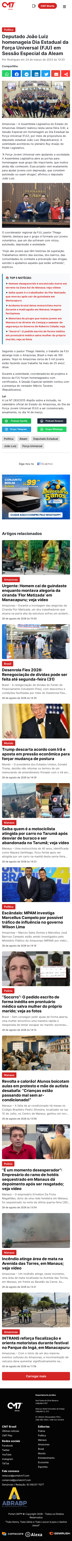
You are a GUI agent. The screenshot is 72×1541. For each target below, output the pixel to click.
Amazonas (11, 579)
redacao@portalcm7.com (15, 1475)
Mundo (8, 743)
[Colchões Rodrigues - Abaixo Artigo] (36, 496)
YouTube (6, 1454)
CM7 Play (7, 1435)
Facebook (7, 1445)
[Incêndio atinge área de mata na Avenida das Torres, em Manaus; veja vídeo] (36, 1230)
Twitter (6, 1450)
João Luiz (10, 446)
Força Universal (32, 446)
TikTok (5, 1463)
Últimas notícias (10, 1431)
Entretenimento (46, 1457)
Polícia (8, 990)
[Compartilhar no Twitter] (45, 73)
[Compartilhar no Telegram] (26, 73)
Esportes (43, 1466)
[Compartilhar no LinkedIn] (36, 73)
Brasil (7, 663)
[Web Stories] (34, 6)
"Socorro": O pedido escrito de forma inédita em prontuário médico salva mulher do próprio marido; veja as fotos (36, 335)
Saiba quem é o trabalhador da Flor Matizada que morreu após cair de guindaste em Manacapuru (36, 296)
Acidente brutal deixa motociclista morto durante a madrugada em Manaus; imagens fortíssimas (33, 309)
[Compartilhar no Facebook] (16, 73)
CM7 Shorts (47, 5)
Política (8, 29)
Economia (43, 1462)
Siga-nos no (26, 463)
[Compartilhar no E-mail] (55, 73)
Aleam (23, 438)
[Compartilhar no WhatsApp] (6, 73)
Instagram (7, 1459)
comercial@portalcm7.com (16, 1480)
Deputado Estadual (45, 438)
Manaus (9, 822)
